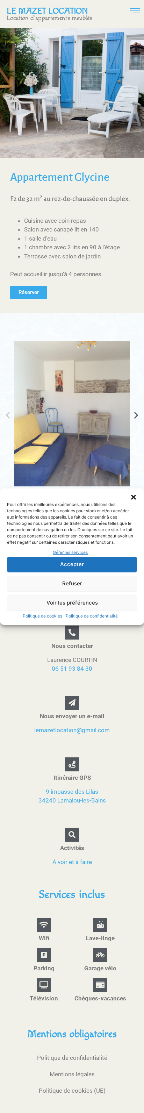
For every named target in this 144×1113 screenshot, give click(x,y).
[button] (133, 497)
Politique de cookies (42, 616)
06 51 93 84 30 (72, 668)
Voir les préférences (72, 602)
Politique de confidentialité (92, 616)
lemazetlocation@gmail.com (72, 730)
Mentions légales (72, 1074)
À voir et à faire (72, 861)
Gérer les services (70, 552)
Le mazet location (47, 11)
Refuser (72, 583)
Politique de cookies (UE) (72, 1090)
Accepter (72, 564)
